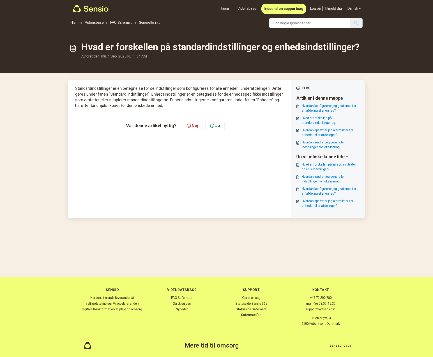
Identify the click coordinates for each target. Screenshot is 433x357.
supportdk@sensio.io (321, 309)
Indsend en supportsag (283, 9)
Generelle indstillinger (156, 22)
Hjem (225, 8)
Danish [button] (352, 8)
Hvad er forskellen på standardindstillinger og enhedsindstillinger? (318, 120)
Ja (217, 125)
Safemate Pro (251, 315)
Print (305, 88)
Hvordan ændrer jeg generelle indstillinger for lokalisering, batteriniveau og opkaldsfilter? (323, 145)
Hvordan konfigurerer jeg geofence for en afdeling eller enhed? (329, 108)
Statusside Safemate (251, 309)
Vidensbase (246, 8)
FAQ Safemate (121, 22)
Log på (315, 8)
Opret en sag (251, 297)
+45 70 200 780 (321, 297)
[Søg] (356, 23)
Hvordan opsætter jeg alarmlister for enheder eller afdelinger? (327, 132)
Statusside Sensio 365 (251, 303)
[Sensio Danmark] (90, 8)
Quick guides (182, 303)
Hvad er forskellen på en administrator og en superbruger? (329, 167)
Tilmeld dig (333, 8)
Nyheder (182, 309)
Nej (195, 125)
